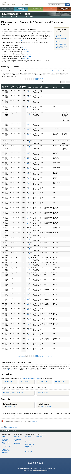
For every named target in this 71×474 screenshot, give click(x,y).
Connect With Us (35, 461)
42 (28, 78)
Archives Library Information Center (6, 450)
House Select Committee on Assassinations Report (61, 43)
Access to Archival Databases (6, 447)
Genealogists (16, 436)
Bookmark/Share (60, 2)
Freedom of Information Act (39, 468)
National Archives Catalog (5, 443)
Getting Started (28, 436)
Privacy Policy (30, 468)
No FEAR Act (48, 468)
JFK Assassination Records (21, 16)
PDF (28, 91)
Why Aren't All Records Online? (29, 449)
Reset (68, 82)
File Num (41, 87)
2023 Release (24, 381)
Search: (44, 81)
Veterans (15, 445)
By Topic (3, 436)
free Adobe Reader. (16, 420)
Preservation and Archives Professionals (17, 440)
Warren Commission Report (61, 39)
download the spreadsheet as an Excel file (50, 70)
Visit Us (50, 9)
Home (3, 16)
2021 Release (59, 381)
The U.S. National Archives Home (15, 3)
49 (42, 78)
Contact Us (67, 2)
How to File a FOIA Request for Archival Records (29, 453)
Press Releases (43, 393)
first (19, 78)
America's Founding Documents (64, 9)
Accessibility (24, 468)
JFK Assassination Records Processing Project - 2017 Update (18, 40)
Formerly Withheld (18, 87)
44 (32, 78)
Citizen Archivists (51, 2)
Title (63, 87)
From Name (56, 87)
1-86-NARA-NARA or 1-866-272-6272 (35, 472)
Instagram (33, 463)
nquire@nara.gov (11, 406)
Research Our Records (7, 9)
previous (23, 78)
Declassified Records (29, 444)
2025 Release (7, 381)
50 (44, 78)
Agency (24, 86)
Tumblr (35, 463)
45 (34, 78)
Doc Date (29, 87)
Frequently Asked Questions (13, 393)
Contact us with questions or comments (9, 427)
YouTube (38, 463)
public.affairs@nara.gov (46, 406)
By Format (4, 438)
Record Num (7, 87)
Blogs (40, 463)
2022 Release (42, 381)
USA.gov (53, 468)
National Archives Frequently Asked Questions (28, 439)
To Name (46, 87)
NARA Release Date (12, 86)
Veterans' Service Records (21, 9)
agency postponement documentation (31, 378)
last (52, 78)
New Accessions (39, 438)
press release (24, 47)
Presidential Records (6, 445)
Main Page (58, 35)
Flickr (42, 463)
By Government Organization (5, 440)
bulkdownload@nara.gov (13, 369)
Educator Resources (35, 9)
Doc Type (35, 87)
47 (38, 78)
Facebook (29, 463)
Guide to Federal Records (28, 442)
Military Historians (17, 438)
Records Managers (17, 443)
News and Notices (40, 436)
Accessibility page (34, 421)
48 (40, 78)
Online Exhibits (5, 452)
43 (30, 78)
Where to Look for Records (29, 447)
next (49, 78)
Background (59, 37)
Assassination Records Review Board (61, 46)
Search (67, 4)
